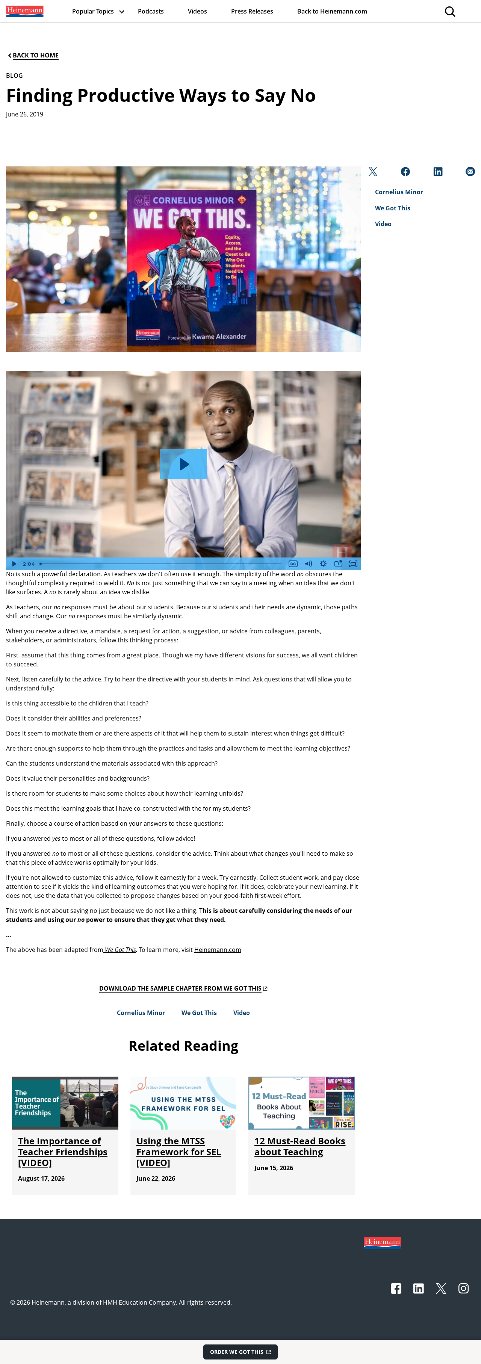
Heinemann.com (217, 950)
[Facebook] (404, 173)
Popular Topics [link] (93, 11)
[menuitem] (24, 11)
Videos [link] (197, 11)
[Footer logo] (382, 1242)
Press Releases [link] (252, 11)
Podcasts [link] (151, 11)
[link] (24, 11)
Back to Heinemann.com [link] (332, 11)
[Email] (469, 173)
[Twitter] (372, 173)
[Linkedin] (437, 173)
